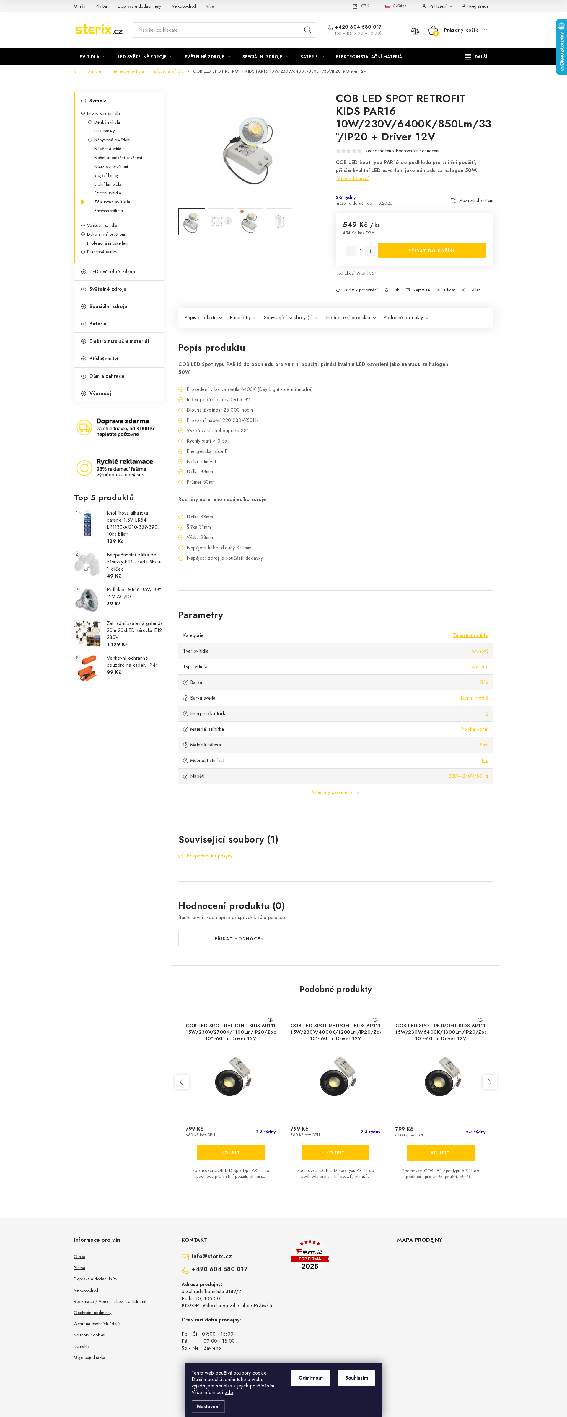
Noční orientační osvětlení (118, 157)
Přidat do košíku (432, 251)
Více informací (353, 178)
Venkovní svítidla (102, 225)
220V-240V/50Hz (468, 776)
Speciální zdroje (108, 306)
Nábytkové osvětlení (112, 140)
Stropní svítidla (107, 193)
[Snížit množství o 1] (351, 251)
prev (182, 1082)
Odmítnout (311, 1378)
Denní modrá (475, 697)
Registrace (478, 6)
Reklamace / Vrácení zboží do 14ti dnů (110, 1301)
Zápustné (478, 666)
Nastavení (208, 1406)
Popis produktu (200, 317)
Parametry (240, 317)
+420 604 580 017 (358, 27)
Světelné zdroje (108, 289)
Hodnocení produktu (348, 317)
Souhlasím (356, 1378)
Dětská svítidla (107, 122)
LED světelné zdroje (113, 271)
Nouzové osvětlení (111, 166)
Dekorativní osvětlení (106, 234)
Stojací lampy (106, 175)
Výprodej (100, 393)
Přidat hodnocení (240, 939)
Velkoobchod (184, 6)
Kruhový (480, 651)
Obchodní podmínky (93, 1313)
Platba (101, 6)
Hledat (307, 30)
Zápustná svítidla (112, 202)
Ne (485, 760)
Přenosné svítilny (102, 252)
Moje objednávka (89, 1357)
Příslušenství (103, 358)
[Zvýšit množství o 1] (370, 251)
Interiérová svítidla (103, 113)
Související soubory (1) (288, 317)
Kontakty (81, 1346)
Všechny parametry (332, 792)
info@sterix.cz (212, 1256)
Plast (483, 744)
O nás (79, 6)
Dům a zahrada (107, 376)
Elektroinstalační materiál (119, 341)
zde (229, 1392)
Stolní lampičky (108, 184)
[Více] (476, 56)
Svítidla (98, 100)
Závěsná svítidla (108, 211)
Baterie (98, 323)
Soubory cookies (89, 1335)
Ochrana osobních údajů (97, 1324)
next (490, 1082)
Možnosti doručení (476, 200)
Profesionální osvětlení (107, 243)
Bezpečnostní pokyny (210, 855)
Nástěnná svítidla (109, 149)
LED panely (104, 131)
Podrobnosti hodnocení (417, 151)
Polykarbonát (474, 729)
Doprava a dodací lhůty (139, 6)
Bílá (484, 682)
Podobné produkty (403, 317)
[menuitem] (93, 56)
